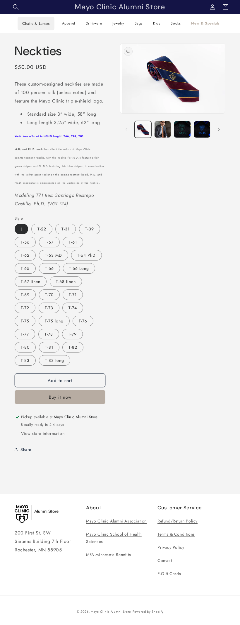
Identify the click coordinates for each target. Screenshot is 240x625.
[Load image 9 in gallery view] (182, 129)
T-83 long (54, 360)
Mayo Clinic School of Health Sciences (114, 537)
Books (176, 23)
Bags (139, 23)
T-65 (25, 268)
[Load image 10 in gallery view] (202, 129)
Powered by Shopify (148, 611)
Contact (164, 560)
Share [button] (25, 449)
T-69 (25, 295)
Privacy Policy (170, 547)
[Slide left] (126, 129)
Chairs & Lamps (35, 23)
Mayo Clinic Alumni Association (116, 521)
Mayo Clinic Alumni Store (111, 611)
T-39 (89, 229)
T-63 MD (53, 255)
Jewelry (118, 23)
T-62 (25, 255)
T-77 (25, 334)
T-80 (25, 347)
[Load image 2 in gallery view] (162, 129)
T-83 (25, 360)
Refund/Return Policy (177, 521)
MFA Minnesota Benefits (108, 555)
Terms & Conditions (176, 534)
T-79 (72, 334)
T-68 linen (66, 281)
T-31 (65, 229)
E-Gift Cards (169, 574)
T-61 (73, 242)
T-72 (25, 308)
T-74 (72, 308)
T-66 (49, 268)
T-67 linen (30, 281)
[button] (15, 7)
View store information (42, 433)
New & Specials (205, 23)
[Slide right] (218, 129)
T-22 (41, 229)
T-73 (49, 308)
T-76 (83, 321)
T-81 (49, 347)
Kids (156, 23)
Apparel (68, 23)
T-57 (49, 242)
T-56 (25, 242)
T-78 (48, 334)
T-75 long (54, 321)
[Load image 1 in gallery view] (142, 129)
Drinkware (94, 23)
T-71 (73, 295)
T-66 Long (79, 268)
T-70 (49, 295)
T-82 (72, 347)
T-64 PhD (86, 255)
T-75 (25, 321)
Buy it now (60, 397)
